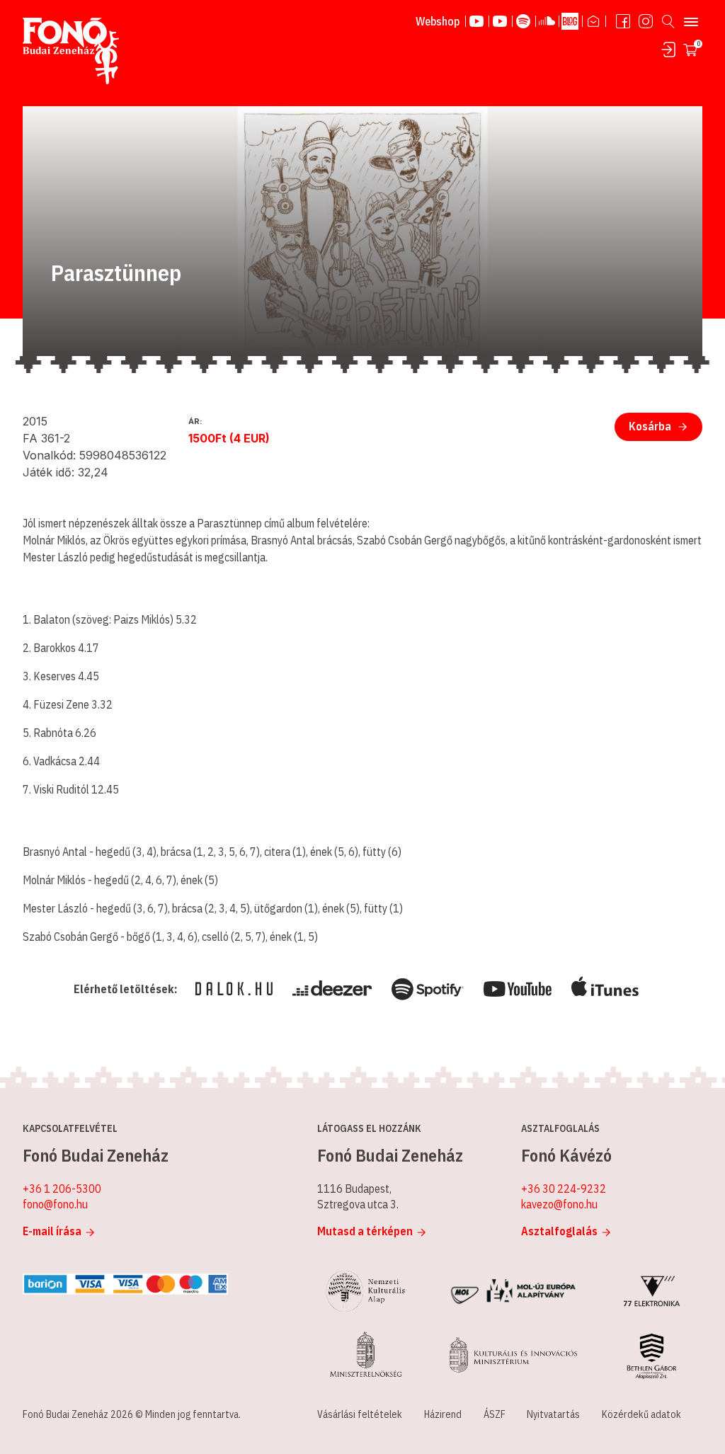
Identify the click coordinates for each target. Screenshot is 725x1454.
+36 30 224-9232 (563, 1188)
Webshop (437, 21)
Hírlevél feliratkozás (594, 21)
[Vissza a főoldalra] (71, 52)
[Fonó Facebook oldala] (623, 21)
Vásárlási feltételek (359, 1414)
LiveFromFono (477, 21)
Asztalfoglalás (559, 1231)
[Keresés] (668, 21)
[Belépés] (668, 49)
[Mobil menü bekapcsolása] (691, 21)
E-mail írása (52, 1231)
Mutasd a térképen (365, 1231)
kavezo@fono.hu (559, 1204)
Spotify (524, 21)
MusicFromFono (500, 21)
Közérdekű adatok (641, 1414)
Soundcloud (547, 21)
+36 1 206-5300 (62, 1188)
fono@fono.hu (55, 1204)
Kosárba (650, 426)
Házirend (443, 1414)
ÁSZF (495, 1414)
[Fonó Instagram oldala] (645, 21)
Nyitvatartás (553, 1414)
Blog (571, 21)
